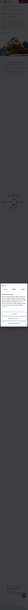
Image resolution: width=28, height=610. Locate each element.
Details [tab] (14, 289)
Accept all (14, 313)
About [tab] (23, 289)
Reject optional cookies (14, 323)
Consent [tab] (5, 289)
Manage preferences (13, 318)
